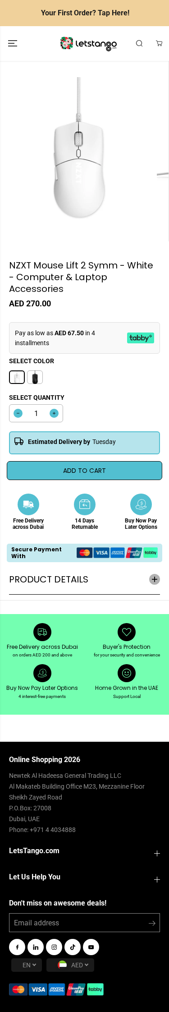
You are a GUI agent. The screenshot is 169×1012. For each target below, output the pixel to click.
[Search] (139, 43)
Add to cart (84, 470)
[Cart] (159, 43)
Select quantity (36, 397)
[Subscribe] (152, 925)
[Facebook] (17, 947)
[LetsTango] (88, 43)
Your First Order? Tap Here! (85, 13)
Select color (31, 361)
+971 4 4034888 (53, 829)
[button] (13, 43)
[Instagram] (54, 947)
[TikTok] (72, 947)
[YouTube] (91, 947)
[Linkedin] (35, 947)
